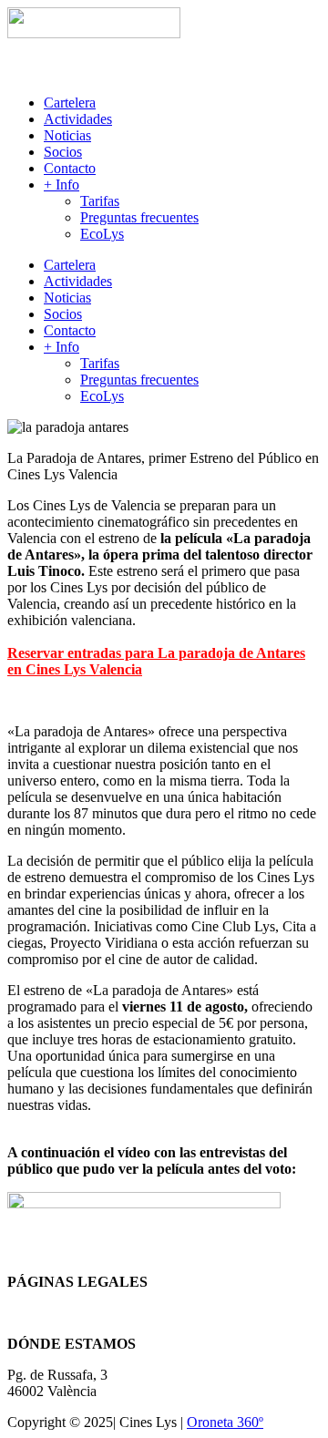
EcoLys (102, 233)
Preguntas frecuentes (139, 217)
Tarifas (99, 201)
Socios (63, 151)
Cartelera (70, 102)
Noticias (67, 135)
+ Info (61, 184)
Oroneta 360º (225, 1422)
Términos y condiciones (76, 1312)
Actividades (78, 119)
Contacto (70, 168)
